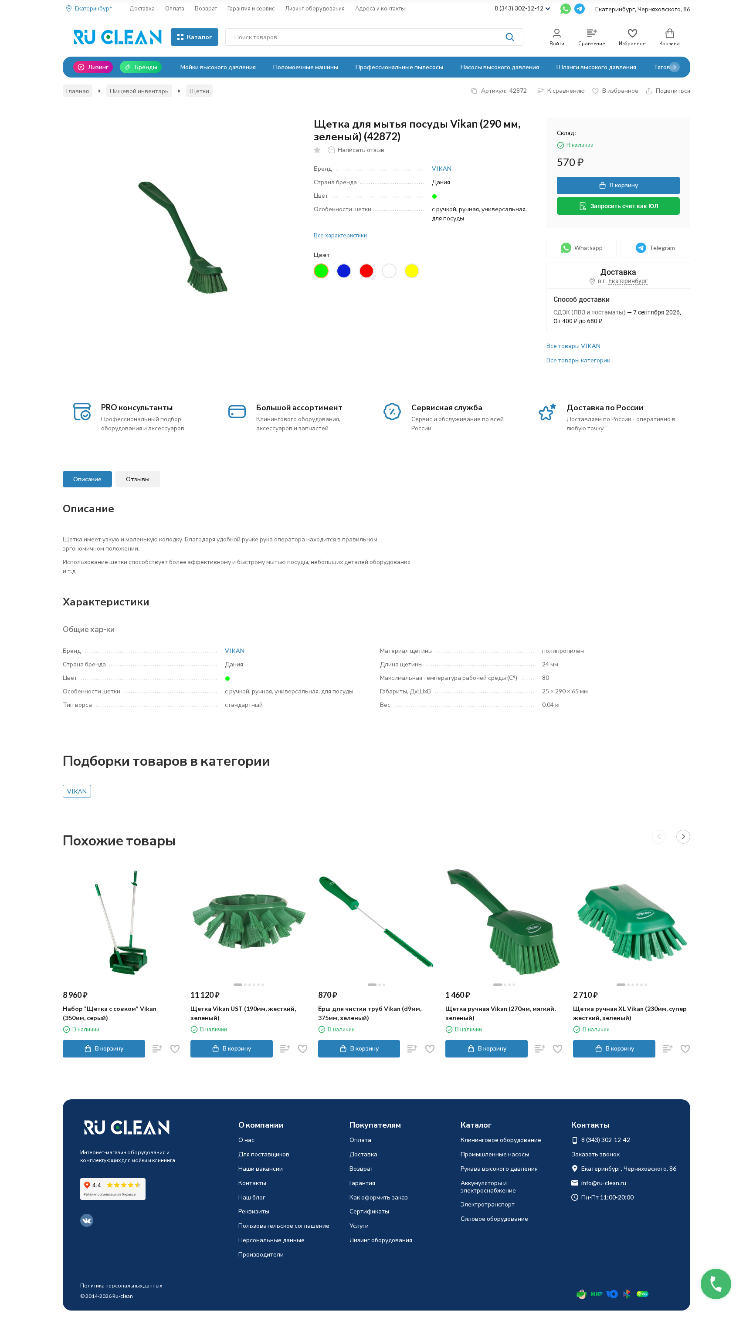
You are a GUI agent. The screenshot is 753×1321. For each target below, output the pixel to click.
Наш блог (251, 1197)
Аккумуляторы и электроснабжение (488, 1186)
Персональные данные (271, 1239)
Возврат (206, 8)
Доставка (142, 8)
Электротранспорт (488, 1204)
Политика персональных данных (121, 1285)
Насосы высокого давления (500, 67)
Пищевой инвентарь (139, 91)
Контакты (252, 1182)
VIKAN (441, 168)
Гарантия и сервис (251, 8)
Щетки (199, 91)
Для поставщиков (263, 1154)
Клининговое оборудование (501, 1139)
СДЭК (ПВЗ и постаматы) (589, 312)
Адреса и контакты (380, 8)
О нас (246, 1139)
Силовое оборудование (494, 1218)
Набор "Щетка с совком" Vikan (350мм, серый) (109, 1013)
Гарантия (362, 1182)
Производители (261, 1254)
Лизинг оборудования (315, 8)
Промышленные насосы (495, 1154)
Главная (77, 91)
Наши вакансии (260, 1168)
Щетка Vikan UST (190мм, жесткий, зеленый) (243, 1013)
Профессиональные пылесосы (399, 67)
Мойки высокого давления (218, 67)
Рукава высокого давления (499, 1168)
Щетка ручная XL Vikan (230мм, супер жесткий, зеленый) (630, 1013)
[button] (674, 67)
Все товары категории (578, 360)
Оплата (174, 8)
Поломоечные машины (305, 67)
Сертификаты (369, 1211)
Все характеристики (340, 235)
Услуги (359, 1225)
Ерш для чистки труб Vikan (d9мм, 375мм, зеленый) (369, 1013)
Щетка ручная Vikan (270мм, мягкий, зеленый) (500, 1013)
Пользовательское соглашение (283, 1225)
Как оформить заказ (378, 1197)
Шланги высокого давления (596, 67)
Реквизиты (253, 1211)
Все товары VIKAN (573, 345)
